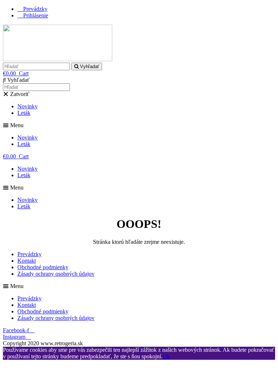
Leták (23, 113)
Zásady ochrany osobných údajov (55, 274)
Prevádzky (29, 254)
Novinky (27, 106)
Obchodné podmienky (42, 267)
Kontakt (26, 261)
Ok (166, 356)
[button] (139, 125)
